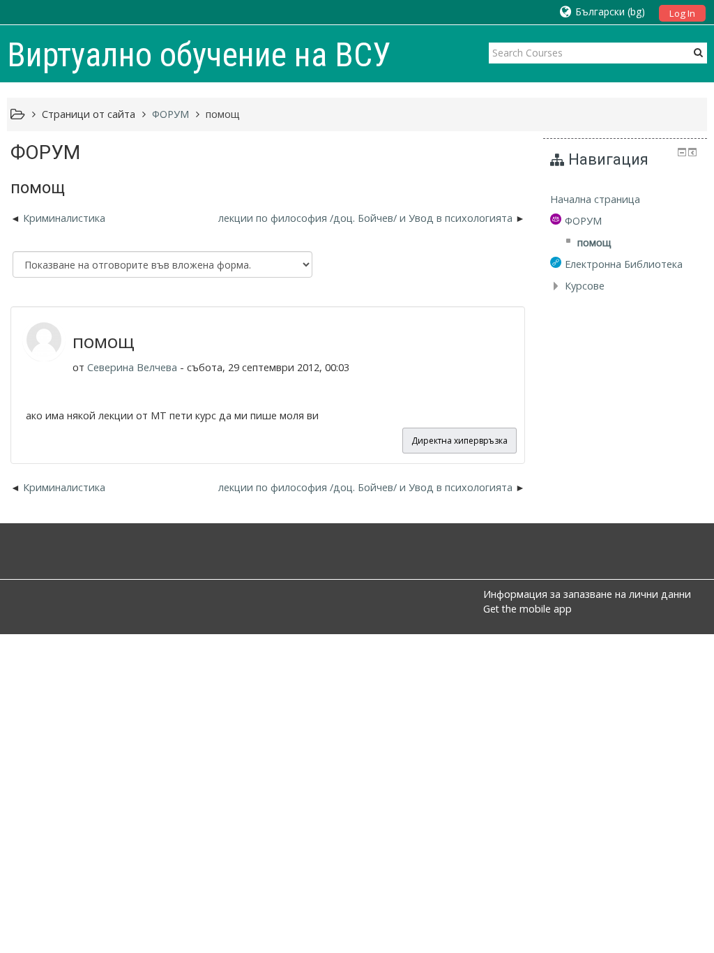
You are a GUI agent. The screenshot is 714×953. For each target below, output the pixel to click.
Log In (682, 13)
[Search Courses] (698, 52)
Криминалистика (64, 218)
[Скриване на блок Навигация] (682, 152)
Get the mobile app (527, 608)
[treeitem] (625, 199)
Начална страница (595, 199)
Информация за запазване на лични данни (587, 594)
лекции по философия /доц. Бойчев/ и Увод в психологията (365, 218)
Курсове (585, 285)
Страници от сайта (88, 114)
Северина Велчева (132, 367)
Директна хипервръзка (459, 441)
